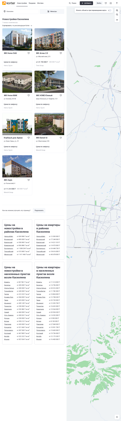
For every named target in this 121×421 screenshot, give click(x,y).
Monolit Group (40, 150)
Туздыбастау (8, 291)
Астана (6, 321)
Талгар (6, 294)
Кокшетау (7, 327)
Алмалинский (9, 245)
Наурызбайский (9, 236)
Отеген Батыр (9, 288)
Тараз (6, 300)
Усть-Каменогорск (9, 315)
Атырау (6, 339)
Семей (6, 312)
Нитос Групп (8, 65)
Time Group (40, 65)
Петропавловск (9, 330)
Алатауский (8, 242)
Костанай (7, 333)
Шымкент (7, 303)
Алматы (7, 282)
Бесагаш (7, 285)
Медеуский (8, 254)
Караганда (8, 309)
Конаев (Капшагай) (9, 297)
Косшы (6, 318)
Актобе (6, 336)
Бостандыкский (9, 248)
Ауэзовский (8, 239)
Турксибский (8, 251)
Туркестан (7, 306)
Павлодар (7, 324)
